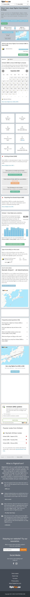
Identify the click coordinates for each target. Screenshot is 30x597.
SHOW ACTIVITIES (15, 191)
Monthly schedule (5, 20)
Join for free (15, 420)
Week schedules (14, 20)
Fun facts (15, 578)
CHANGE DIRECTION (8, 32)
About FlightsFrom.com (15, 583)
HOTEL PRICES (15, 183)
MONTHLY (4, 59)
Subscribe (23, 549)
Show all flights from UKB (8, 165)
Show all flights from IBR (7, 206)
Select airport (15, 573)
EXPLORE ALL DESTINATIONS (9, 285)
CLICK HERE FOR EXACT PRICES (14, 244)
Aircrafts (25, 20)
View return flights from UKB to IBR (10, 101)
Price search (4, 23)
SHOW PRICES (22, 54)
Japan (2, 457)
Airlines (20, 20)
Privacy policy (15, 581)
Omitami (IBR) (10, 457)
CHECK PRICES (15, 371)
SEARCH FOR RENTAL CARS (15, 174)
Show (22, 140)
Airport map (15, 576)
